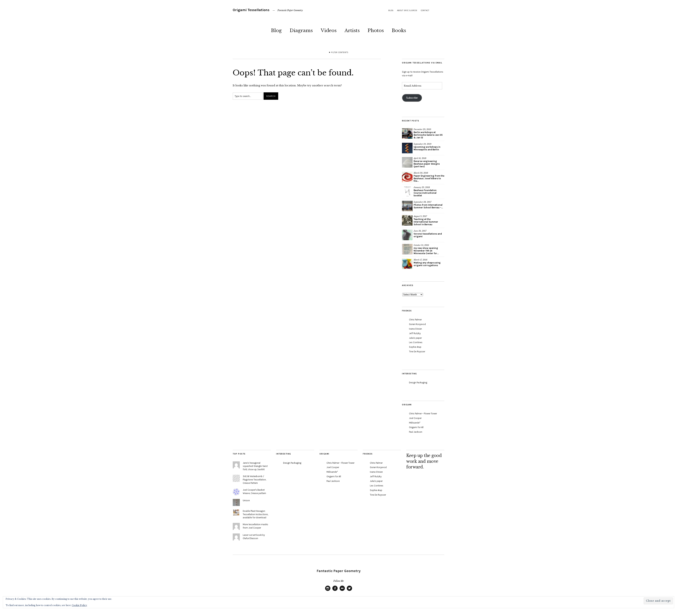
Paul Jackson (415, 432)
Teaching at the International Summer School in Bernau (426, 222)
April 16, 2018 (420, 158)
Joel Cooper (415, 418)
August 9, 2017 (420, 216)
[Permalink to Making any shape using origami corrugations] (407, 264)
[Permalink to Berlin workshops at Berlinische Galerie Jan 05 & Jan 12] (407, 133)
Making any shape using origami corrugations (427, 264)
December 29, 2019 (422, 129)
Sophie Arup (415, 347)
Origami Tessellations (251, 10)
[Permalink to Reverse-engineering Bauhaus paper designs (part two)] (407, 162)
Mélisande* (414, 422)
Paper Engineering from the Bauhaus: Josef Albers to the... (429, 178)
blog (391, 10)
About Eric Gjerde (407, 10)
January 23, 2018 (422, 187)
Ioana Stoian (415, 328)
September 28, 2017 (422, 202)
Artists (352, 30)
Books (399, 30)
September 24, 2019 (422, 144)
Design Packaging (418, 382)
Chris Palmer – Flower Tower (423, 413)
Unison (246, 500)
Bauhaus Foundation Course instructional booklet (425, 193)
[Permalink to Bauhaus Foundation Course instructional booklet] (407, 191)
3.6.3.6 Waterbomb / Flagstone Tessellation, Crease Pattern (254, 479)
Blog (276, 30)
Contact (425, 10)
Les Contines (415, 342)
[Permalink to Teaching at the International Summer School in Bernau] (407, 220)
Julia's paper (415, 338)
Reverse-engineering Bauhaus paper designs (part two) (427, 164)
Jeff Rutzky (415, 333)
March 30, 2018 (421, 173)
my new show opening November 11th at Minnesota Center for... (426, 251)
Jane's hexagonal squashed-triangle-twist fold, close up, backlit (255, 466)
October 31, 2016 (421, 245)
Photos (376, 30)
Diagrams (301, 30)
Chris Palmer (415, 319)
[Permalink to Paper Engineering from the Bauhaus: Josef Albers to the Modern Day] (407, 177)
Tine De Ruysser (417, 351)
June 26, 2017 (420, 231)
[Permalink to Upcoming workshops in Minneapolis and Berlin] (407, 148)
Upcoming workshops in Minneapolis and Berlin (427, 148)
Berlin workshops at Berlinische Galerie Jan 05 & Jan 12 (428, 135)
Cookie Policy (79, 605)
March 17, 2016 (420, 260)
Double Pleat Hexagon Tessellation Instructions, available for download (255, 514)
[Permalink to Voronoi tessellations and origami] (407, 235)
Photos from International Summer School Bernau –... (428, 206)
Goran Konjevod (417, 324)
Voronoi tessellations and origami (428, 235)
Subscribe (412, 97)
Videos (329, 30)
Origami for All (416, 427)
